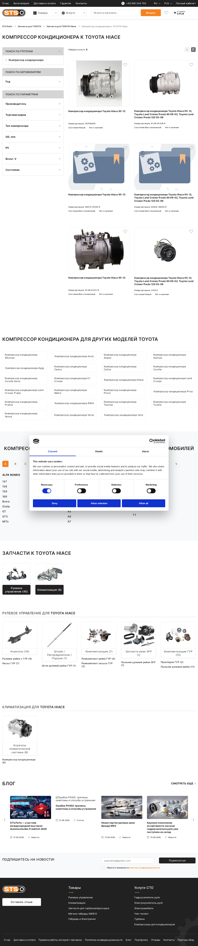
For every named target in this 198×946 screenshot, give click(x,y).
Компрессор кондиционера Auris (74, 356)
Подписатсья (177, 860)
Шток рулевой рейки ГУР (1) (59, 665)
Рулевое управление (80, 897)
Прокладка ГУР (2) (172, 662)
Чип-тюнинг (141, 913)
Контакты (81, 3)
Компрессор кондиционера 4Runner (21, 356)
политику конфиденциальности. (144, 868)
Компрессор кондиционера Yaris (123, 415)
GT (4, 511)
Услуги (70, 12)
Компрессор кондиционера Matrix (70, 391)
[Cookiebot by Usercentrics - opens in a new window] (151, 441)
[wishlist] (166, 12)
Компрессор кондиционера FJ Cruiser (72, 380)
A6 (69, 516)
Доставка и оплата (45, 3)
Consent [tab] (52, 451)
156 (4, 486)
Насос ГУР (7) (10, 663)
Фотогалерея (21, 3)
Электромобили (143, 908)
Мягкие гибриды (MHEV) (82, 913)
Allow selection (99, 503)
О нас (5, 3)
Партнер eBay (186, 939)
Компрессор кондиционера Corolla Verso (21, 380)
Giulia (6, 506)
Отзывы (155, 939)
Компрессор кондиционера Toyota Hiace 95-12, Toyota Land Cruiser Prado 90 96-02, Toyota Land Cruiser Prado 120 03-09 (164, 114)
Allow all (143, 503)
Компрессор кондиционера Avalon (120, 356)
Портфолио (141, 939)
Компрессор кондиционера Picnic (120, 391)
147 (4, 481)
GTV (5, 516)
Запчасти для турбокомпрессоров (88, 908)
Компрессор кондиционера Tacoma (120, 403)
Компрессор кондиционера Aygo (24, 368)
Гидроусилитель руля (147, 897)
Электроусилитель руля (148, 902)
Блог (128, 939)
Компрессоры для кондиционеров (154, 924)
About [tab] (145, 451)
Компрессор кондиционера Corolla (169, 368)
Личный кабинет (186, 3)
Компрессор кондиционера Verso (74, 415)
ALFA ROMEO (11, 474)
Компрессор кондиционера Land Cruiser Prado (24, 391)
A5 (69, 511)
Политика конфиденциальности (104, 939)
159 (4, 491)
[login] (125, 65)
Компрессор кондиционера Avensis (169, 356)
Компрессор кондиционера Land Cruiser (172, 380)
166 (4, 496)
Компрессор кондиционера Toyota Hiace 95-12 (96, 111)
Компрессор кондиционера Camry (70, 368)
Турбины (139, 918)
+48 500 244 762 (136, 3)
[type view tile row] (187, 49)
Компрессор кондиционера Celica (120, 368)
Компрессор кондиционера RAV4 (74, 403)
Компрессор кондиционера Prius (173, 391)
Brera (6, 501)
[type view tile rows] (193, 49)
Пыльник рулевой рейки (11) (178, 666)
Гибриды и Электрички (82, 918)
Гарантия (65, 3)
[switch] (81, 490)
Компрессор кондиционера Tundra (169, 403)
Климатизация (76, 902)
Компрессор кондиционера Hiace (124, 379)
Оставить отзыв (21, 902)
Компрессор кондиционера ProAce (21, 403)
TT (134, 515)
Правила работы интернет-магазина (60, 939)
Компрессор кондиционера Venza (21, 415)
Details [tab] (99, 451)
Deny (54, 503)
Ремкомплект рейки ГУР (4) (98, 658)
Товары (42, 12)
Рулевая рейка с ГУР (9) (17, 658)
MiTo (5, 521)
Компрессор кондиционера (26, 60)
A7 (69, 521)
